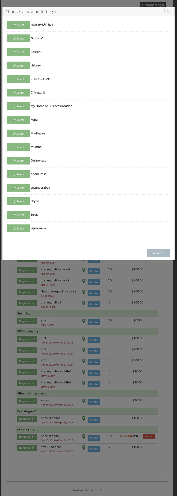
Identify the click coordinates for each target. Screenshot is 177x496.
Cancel (159, 253)
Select (20, 25)
